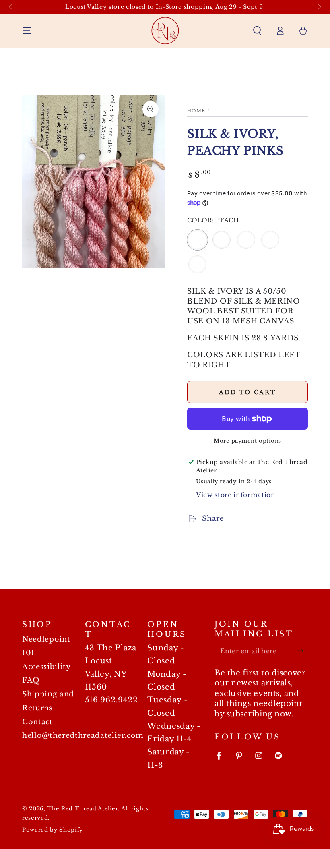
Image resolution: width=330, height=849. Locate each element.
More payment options (247, 440)
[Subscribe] (302, 651)
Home (196, 111)
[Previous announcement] (10, 7)
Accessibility (46, 666)
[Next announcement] (320, 7)
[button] (256, 30)
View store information (236, 495)
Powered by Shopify (52, 829)
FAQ (31, 680)
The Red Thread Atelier (82, 808)
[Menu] (27, 30)
